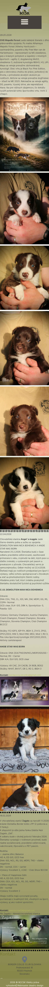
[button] (24, 22)
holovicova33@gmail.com (22, 910)
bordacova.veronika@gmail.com (25, 675)
